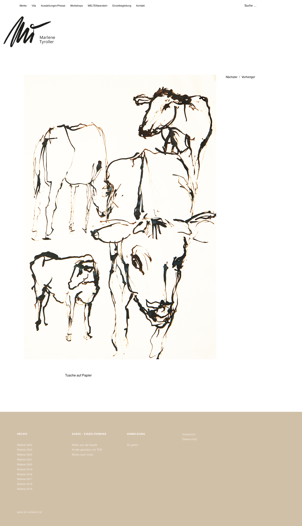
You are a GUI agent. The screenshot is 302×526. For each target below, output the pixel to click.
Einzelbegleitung (121, 5)
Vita (34, 5)
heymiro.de (35, 512)
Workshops (76, 5)
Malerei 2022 (24, 454)
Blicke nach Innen (82, 454)
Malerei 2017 (24, 479)
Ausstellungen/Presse (53, 5)
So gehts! (132, 445)
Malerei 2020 (24, 464)
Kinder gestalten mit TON (87, 449)
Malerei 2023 (24, 449)
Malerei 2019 (24, 469)
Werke (23, 5)
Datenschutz (189, 439)
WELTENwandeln (97, 5)
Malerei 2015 (24, 489)
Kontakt (140, 5)
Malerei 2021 (24, 459)
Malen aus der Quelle (84, 445)
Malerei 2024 (24, 445)
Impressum (189, 434)
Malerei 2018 (24, 474)
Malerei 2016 (24, 484)
